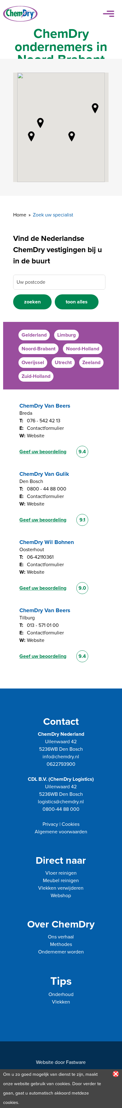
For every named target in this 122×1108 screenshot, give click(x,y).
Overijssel (33, 362)
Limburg (66, 335)
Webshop (61, 895)
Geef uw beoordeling (42, 452)
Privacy (50, 824)
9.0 (82, 588)
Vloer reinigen (61, 873)
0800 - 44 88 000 (46, 489)
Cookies (70, 824)
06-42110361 (40, 557)
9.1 (82, 520)
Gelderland (34, 335)
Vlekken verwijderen (61, 888)
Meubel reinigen (61, 880)
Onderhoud (61, 994)
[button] (32, 137)
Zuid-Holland (36, 376)
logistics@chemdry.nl (61, 802)
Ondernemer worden (61, 952)
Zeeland (91, 362)
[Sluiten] (116, 1074)
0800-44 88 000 (61, 809)
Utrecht (63, 362)
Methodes (61, 944)
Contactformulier (45, 428)
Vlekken (61, 1002)
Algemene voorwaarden (61, 832)
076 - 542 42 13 (43, 421)
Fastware (76, 1062)
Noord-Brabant (38, 349)
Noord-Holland (82, 349)
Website (35, 436)
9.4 (82, 452)
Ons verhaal (61, 937)
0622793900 (61, 764)
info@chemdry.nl (61, 757)
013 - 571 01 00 (43, 625)
